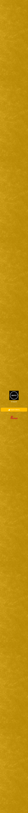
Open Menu (15, 410)
